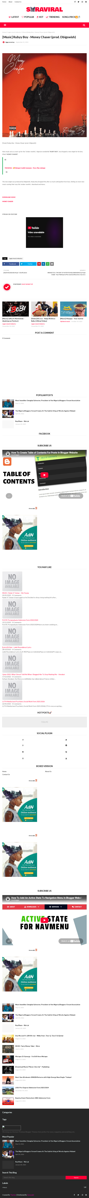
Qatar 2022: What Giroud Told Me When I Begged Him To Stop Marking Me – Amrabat (33, 674)
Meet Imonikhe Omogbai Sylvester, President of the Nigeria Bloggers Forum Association (47, 400)
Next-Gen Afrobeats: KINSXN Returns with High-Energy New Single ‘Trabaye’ (43, 1077)
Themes (13, 1195)
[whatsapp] (23, 745)
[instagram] (82, 2)
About (10, 2)
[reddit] (66, 745)
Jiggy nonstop (9, 42)
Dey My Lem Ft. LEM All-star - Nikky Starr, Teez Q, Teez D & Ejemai (39, 1036)
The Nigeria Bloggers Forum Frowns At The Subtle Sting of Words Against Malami (45, 411)
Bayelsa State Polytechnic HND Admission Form (32, 1098)
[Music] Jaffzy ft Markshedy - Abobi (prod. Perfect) (13, 320)
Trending (54, 17)
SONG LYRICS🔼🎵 (71, 17)
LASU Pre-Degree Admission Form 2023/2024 (32, 1088)
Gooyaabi (30, 1195)
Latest (15, 17)
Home (4, 2)
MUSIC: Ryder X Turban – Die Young (15, 593)
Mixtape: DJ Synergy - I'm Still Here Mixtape (31, 1056)
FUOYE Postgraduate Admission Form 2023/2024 (20, 620)
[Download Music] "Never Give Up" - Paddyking (32, 1067)
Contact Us (18, 2)
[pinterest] (86, 2)
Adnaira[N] (32, 508)
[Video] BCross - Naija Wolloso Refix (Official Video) (43, 320)
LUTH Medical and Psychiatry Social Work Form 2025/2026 (23, 701)
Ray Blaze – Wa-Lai (22, 421)
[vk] (66, 752)
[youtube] (66, 758)
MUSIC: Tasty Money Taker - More (27, 1046)
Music (44, 1187)
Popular (29, 17)
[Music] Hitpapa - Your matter (71, 319)
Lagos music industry (14, 32)
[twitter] (78, 2)
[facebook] (75, 2)
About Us (48, 771)
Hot (41, 17)
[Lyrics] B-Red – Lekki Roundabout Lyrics (16, 647)
